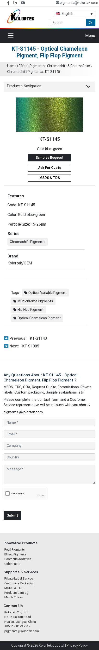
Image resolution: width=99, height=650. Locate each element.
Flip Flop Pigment (30, 309)
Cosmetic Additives (17, 559)
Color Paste (12, 564)
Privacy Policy (77, 645)
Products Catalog (16, 593)
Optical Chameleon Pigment (39, 318)
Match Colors (13, 597)
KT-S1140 (28, 338)
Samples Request (49, 157)
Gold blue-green (49, 149)
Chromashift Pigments (25, 72)
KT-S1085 (24, 346)
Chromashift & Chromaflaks (68, 66)
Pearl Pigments (14, 549)
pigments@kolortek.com (78, 3)
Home (11, 66)
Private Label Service (18, 578)
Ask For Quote (49, 168)
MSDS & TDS (49, 178)
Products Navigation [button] (24, 86)
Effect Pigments (32, 66)
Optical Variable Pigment (47, 293)
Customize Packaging (19, 583)
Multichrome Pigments (35, 301)
